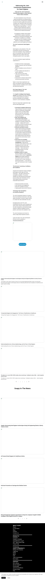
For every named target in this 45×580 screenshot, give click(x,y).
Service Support (17, 564)
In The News (16, 528)
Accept (3, 577)
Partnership (16, 566)
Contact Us (16, 533)
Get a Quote (16, 563)
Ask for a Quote (22, 244)
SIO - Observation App (18, 542)
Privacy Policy (16, 569)
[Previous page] (16, 382)
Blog (14, 530)
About (14, 527)
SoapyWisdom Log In (18, 541)
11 (26, 381)
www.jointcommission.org (18, 220)
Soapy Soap (16, 544)
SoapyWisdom (18, 142)
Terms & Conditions (18, 567)
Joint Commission (17, 557)
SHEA (14, 553)
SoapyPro (18, 33)
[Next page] (29, 382)
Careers (15, 531)
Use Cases (15, 559)
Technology (16, 547)
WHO (14, 554)
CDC (14, 556)
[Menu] (42, 1)
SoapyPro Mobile (17, 539)
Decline (9, 577)
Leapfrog (15, 551)
